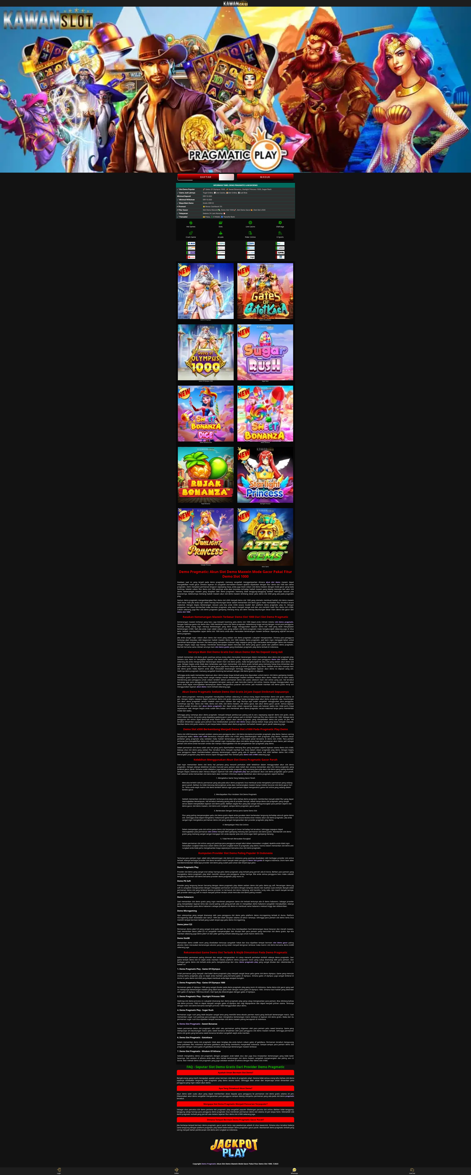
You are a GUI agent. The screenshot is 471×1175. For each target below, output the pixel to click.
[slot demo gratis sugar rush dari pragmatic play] (265, 352)
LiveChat (412, 1173)
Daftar (205, 177)
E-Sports (280, 237)
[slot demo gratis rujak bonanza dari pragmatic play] (206, 475)
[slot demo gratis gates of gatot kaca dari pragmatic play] (265, 291)
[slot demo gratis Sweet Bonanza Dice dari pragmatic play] (206, 414)
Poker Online (250, 237)
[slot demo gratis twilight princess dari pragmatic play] (206, 536)
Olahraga (280, 226)
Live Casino (250, 226)
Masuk (265, 177)
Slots (221, 226)
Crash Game (191, 237)
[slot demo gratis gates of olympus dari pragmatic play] (206, 291)
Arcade (220, 237)
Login (59, 1173)
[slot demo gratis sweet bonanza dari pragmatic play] (265, 414)
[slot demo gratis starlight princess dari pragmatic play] (265, 475)
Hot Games (190, 226)
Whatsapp (294, 1173)
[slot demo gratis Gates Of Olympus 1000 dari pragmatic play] (206, 352)
